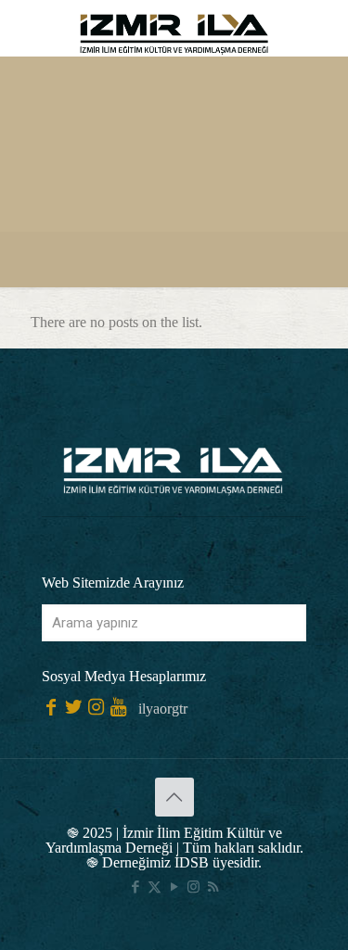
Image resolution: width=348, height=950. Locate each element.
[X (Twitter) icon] (154, 887)
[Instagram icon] (193, 887)
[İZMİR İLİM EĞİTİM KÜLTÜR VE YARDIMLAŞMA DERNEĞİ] (174, 28)
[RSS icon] (213, 887)
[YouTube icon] (174, 887)
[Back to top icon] (174, 797)
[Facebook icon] (135, 887)
